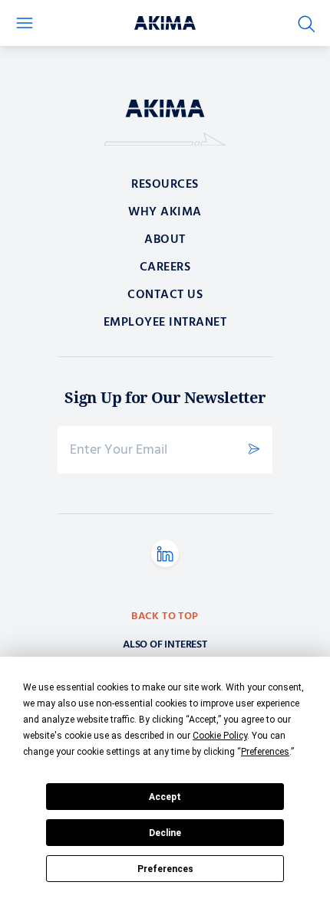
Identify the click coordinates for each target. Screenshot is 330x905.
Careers (165, 267)
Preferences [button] (265, 751)
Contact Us (165, 295)
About (165, 240)
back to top (164, 617)
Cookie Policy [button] (220, 735)
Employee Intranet (165, 323)
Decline (165, 833)
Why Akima (165, 212)
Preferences (165, 869)
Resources (165, 185)
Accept (165, 797)
